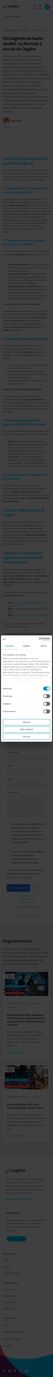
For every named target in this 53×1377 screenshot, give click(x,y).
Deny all (26, 737)
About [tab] (43, 646)
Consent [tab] (9, 646)
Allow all (26, 722)
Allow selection (26, 729)
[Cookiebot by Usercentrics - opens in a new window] (39, 638)
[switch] (46, 696)
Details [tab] (26, 646)
